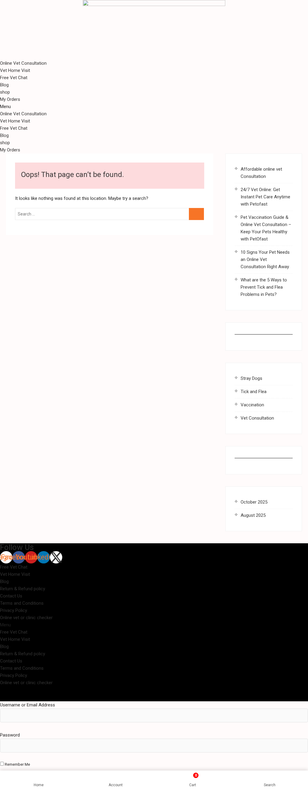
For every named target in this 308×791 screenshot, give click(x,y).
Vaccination (252, 405)
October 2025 (254, 502)
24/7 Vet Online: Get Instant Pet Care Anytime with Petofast (265, 197)
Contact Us (11, 596)
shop (5, 92)
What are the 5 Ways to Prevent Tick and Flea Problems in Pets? (264, 287)
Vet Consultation (257, 418)
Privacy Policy (13, 610)
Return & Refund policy (22, 588)
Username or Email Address (27, 705)
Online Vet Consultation (23, 63)
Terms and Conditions (22, 603)
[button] (154, 106)
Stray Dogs (251, 378)
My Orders (10, 99)
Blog (4, 85)
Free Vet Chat (13, 77)
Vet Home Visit (15, 70)
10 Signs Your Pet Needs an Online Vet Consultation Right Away (265, 259)
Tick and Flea (253, 391)
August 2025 (253, 515)
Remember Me (17, 764)
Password (10, 735)
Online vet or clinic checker (26, 617)
